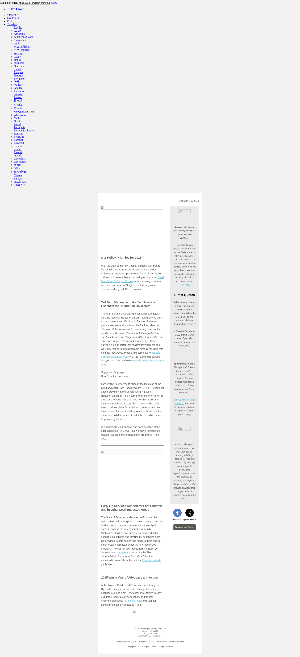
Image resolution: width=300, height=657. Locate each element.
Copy (54, 2)
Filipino (18, 178)
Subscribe (12, 14)
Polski (17, 124)
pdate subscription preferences (154, 641)
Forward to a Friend (184, 527)
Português (19, 127)
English (18, 27)
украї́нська (20, 181)
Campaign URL (9, 2)
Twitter (15, 8)
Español (18, 139)
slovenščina (20, 161)
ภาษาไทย (20, 171)
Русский (19, 136)
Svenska (18, 146)
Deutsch (18, 75)
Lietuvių (18, 152)
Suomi (17, 69)
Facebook (177, 520)
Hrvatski (18, 53)
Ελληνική (19, 78)
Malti (17, 117)
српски (18, 164)
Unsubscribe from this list (126, 641)
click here (184, 284)
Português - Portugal (25, 130)
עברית (17, 149)
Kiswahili (19, 142)
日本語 (18, 100)
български (20, 40)
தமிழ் (17, 167)
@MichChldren (189, 520)
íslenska (18, 94)
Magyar (18, 84)
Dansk (17, 59)
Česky (17, 56)
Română (18, 133)
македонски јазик (24, 111)
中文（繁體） (22, 50)
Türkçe (18, 175)
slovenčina (20, 158)
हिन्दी (16, 81)
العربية (18, 30)
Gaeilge (18, 87)
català (17, 43)
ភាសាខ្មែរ (18, 104)
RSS (9, 21)
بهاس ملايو (20, 114)
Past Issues (13, 17)
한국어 (18, 108)
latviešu (18, 155)
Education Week (151, 560)
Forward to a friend (176, 641)
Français (18, 72)
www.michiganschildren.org (150, 636)
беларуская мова (23, 36)
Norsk (17, 121)
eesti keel (19, 62)
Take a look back (133, 600)
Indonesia (19, 91)
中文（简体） (22, 46)
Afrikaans (19, 33)
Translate (12, 24)
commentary (123, 552)
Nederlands (20, 66)
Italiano (18, 97)
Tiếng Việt (19, 184)
